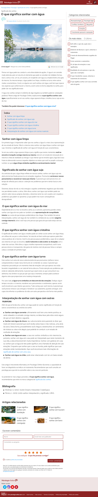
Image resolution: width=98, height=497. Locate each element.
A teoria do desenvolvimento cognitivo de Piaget (84, 56)
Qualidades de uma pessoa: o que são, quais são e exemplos (83, 71)
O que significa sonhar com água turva (21, 128)
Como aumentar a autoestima (80, 61)
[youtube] (12, 487)
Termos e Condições (49, 494)
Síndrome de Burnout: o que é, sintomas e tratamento (84, 51)
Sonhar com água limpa (15, 116)
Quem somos (30, 494)
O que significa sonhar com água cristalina (23, 125)
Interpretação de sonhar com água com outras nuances (27, 131)
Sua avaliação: (22, 456)
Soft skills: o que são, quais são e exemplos (81, 45)
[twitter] (5, 487)
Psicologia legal (89, 20)
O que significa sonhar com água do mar (22, 122)
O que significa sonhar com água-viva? (40, 106)
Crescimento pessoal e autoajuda (82, 32)
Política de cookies (73, 494)
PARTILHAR (89, 3)
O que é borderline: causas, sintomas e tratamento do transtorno (83, 77)
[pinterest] (16, 487)
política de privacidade (16, 460)
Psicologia (13, 8)
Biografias (90, 24)
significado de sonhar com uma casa (16, 351)
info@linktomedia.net (8, 471)
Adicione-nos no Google (56, 67)
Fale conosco (38, 494)
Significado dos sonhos (23, 8)
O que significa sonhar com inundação (22, 410)
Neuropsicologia (76, 20)
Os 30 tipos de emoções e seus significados (80, 65)
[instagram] (8, 487)
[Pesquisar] (95, 2)
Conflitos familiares (78, 24)
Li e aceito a (13, 459)
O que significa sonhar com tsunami (56, 408)
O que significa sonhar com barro (55, 419)
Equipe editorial (12, 21)
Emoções (82, 28)
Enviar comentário (55, 460)
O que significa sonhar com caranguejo (22, 421)
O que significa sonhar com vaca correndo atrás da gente (84, 83)
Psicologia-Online (5, 8)
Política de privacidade (61, 494)
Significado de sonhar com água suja (20, 119)
